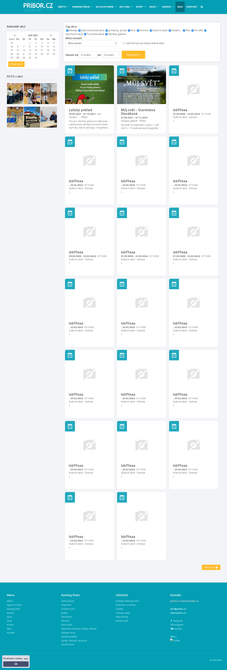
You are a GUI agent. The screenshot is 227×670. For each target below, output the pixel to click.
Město (62, 6)
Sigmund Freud (81, 6)
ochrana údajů (123, 612)
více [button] (26, 658)
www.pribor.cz (178, 612)
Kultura (125, 6)
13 (18, 50)
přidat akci (15, 64)
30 (36, 57)
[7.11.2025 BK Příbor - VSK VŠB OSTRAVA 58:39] (15, 117)
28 (24, 57)
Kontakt (192, 6)
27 (18, 57)
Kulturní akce (160, 30)
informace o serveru (126, 604)
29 (30, 57)
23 (36, 53)
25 (48, 53)
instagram (178, 624)
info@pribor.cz (178, 608)
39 (12, 57)
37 (12, 50)
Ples (187, 30)
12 (54, 46)
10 (42, 46)
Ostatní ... (176, 30)
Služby (64, 612)
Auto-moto (66, 624)
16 (36, 50)
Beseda (73, 30)
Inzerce (166, 6)
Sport (139, 6)
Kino (133, 30)
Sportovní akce (74, 34)
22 (30, 53)
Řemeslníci (66, 616)
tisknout (209, 567)
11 (48, 46)
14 (24, 50)
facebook (177, 620)
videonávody (122, 616)
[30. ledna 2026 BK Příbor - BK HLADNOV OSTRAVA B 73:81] (15, 93)
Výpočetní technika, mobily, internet (79, 628)
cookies (119, 608)
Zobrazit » (133, 55)
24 (42, 53)
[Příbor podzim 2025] (32, 117)
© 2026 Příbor (216, 660)
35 (12, 42)
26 (54, 53)
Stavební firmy (68, 632)
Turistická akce (95, 34)
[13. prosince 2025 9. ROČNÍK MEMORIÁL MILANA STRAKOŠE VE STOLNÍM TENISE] (49, 93)
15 (30, 50)
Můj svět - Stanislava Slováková (138, 111)
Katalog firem (104, 6)
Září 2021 (33, 35)
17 (42, 50)
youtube (177, 628)
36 (12, 46)
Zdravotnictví (67, 644)
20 (18, 53)
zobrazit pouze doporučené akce (145, 43)
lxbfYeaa (180, 109)
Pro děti (198, 30)
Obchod (65, 620)
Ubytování (66, 604)
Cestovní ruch (68, 608)
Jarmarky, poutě (117, 30)
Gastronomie (67, 601)
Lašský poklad (80, 109)
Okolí (152, 6)
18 (48, 50)
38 (12, 53)
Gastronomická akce (92, 30)
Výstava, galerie (117, 34)
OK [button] (16, 664)
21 (24, 53)
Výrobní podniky (69, 636)
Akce (180, 6)
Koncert (144, 30)
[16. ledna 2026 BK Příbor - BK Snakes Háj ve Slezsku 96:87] (32, 93)
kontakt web (122, 620)
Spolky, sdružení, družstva (74, 640)
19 (54, 50)
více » (173, 636)
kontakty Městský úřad (127, 601)
